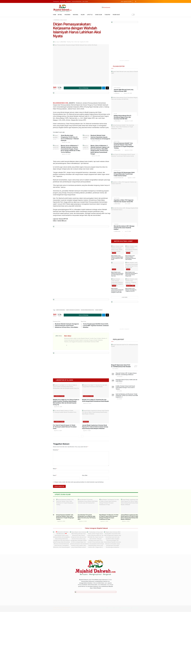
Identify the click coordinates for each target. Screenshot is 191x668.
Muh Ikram (117, 231)
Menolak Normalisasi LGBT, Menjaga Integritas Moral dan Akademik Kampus (124, 227)
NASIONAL (75, 14)
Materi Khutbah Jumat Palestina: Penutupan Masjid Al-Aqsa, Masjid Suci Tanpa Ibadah (117, 257)
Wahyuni (117, 93)
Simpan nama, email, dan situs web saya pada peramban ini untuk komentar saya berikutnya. (79, 482)
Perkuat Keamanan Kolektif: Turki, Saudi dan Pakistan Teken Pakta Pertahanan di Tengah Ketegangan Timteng (124, 145)
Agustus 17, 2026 (129, 120)
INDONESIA (57, 19)
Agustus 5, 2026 (58, 430)
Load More (124, 297)
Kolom (115, 113)
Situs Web (84, 475)
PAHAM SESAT (116, 14)
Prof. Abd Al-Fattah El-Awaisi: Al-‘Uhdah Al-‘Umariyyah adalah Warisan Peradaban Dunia (65, 426)
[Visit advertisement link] (106, 7)
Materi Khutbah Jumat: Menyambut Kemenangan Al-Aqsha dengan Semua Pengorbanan (131, 274)
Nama (55, 468)
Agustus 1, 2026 (87, 430)
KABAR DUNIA (116, 141)
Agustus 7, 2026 (131, 177)
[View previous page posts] (79, 436)
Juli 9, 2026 (127, 203)
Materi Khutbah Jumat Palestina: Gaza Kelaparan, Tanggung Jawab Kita (131, 290)
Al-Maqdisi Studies (59, 396)
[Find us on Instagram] (133, 1)
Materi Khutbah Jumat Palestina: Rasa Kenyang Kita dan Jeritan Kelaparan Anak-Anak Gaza (117, 274)
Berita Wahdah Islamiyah (73, 309)
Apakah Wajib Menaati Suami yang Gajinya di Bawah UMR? (123, 90)
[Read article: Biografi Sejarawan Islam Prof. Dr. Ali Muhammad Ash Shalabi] (124, 353)
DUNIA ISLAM (98, 14)
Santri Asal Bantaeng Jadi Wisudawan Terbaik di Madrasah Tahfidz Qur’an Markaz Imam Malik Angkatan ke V (127, 395)
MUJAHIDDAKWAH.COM (60, 103)
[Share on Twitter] (107, 88)
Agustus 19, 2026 (58, 406)
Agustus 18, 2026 (128, 93)
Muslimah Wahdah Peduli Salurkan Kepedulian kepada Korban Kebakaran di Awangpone (100, 137)
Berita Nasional (60, 309)
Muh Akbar (63, 41)
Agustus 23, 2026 (66, 154)
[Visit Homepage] (62, 7)
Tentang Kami (56, 1)
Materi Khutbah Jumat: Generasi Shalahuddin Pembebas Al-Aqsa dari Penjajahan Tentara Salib (117, 290)
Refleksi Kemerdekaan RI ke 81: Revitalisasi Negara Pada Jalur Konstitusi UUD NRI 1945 (122, 117)
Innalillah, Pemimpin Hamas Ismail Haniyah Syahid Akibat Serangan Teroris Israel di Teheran (125, 387)
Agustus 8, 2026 (129, 150)
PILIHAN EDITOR (117, 170)
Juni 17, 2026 (127, 231)
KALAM (82, 14)
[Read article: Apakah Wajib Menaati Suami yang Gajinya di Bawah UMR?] (124, 80)
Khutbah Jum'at (131, 285)
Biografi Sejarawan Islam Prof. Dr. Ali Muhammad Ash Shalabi (121, 365)
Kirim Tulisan (85, 1)
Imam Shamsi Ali (119, 177)
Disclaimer (68, 1)
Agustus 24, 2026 (66, 142)
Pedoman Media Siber (77, 1)
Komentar (56, 450)
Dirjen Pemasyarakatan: (87, 309)
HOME (54, 14)
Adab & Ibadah (117, 87)
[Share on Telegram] (103, 88)
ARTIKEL (60, 14)
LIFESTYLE (90, 14)
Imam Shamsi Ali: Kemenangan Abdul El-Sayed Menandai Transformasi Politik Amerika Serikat (124, 174)
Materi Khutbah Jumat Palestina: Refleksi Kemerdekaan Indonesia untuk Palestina (130, 257)
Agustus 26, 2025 (84, 41)
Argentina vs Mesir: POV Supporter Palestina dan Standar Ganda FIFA (123, 200)
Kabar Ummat (63, 19)
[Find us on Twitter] (135, 1)
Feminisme (116, 224)
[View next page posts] (82, 436)
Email (55, 475)
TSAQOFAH (107, 14)
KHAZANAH (67, 14)
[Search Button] (137, 14)
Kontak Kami (62, 1)
